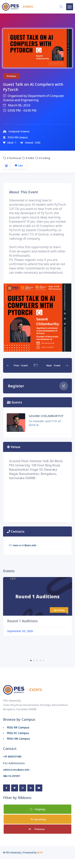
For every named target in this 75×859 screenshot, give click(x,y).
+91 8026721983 (12, 756)
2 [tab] (34, 660)
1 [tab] (31, 660)
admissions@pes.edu (16, 769)
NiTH (39, 852)
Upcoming (39, 819)
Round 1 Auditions (22, 621)
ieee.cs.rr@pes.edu (24, 545)
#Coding (44, 158)
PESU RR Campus (18, 727)
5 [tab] (43, 660)
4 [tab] (40, 660)
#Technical (13, 158)
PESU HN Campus (18, 738)
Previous (39, 829)
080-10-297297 (11, 776)
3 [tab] (37, 660)
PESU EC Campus (18, 733)
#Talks (29, 158)
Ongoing (39, 809)
